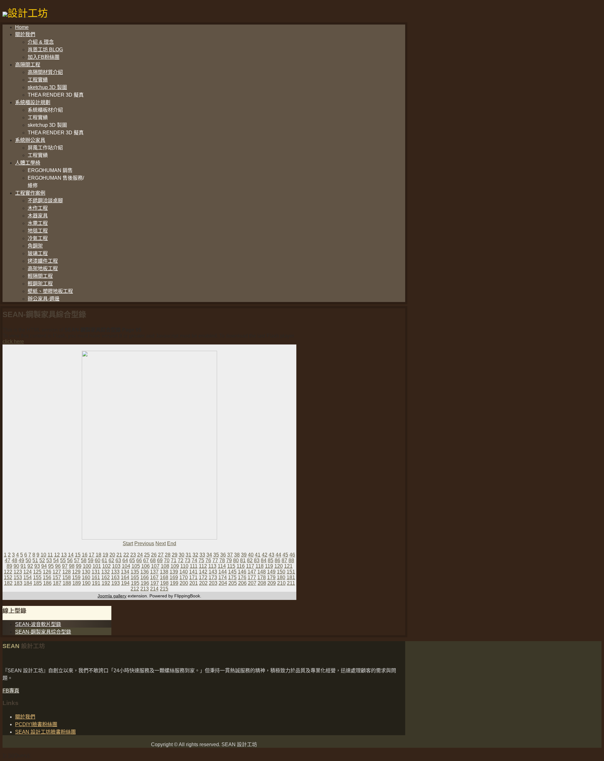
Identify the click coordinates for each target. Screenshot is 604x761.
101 (96, 566)
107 (155, 566)
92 (30, 566)
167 (154, 577)
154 (27, 577)
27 (161, 554)
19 (105, 554)
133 (115, 571)
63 (118, 560)
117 (250, 566)
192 (106, 583)
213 (144, 588)
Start (128, 543)
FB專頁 (11, 690)
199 (174, 583)
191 (96, 583)
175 (232, 577)
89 (9, 566)
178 (261, 577)
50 (28, 560)
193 (115, 583)
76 (208, 560)
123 (18, 571)
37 (230, 554)
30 (181, 554)
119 (269, 566)
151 (291, 571)
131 (96, 571)
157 (57, 577)
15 (78, 554)
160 (86, 577)
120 (278, 566)
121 (288, 566)
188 (67, 583)
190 (86, 583)
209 (271, 583)
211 (291, 583)
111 (194, 566)
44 (278, 554)
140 (183, 571)
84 (263, 560)
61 (104, 560)
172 (203, 577)
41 (257, 554)
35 (216, 554)
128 (66, 571)
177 (252, 577)
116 (241, 566)
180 (281, 577)
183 (18, 583)
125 (37, 571)
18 (98, 554)
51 (35, 560)
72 (180, 560)
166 (144, 577)
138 (164, 571)
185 (37, 583)
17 (91, 554)
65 (132, 560)
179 (271, 577)
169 (174, 577)
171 (193, 577)
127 (57, 571)
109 (175, 566)
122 (8, 571)
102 (106, 566)
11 (50, 554)
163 (115, 577)
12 (57, 554)
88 (291, 560)
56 (70, 560)
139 (174, 571)
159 (76, 577)
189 (76, 583)
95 (51, 566)
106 (145, 566)
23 (133, 554)
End (171, 543)
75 (201, 560)
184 (28, 583)
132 (105, 571)
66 (139, 560)
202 (203, 583)
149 (271, 571)
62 (111, 560)
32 (195, 554)
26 (154, 554)
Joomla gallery (112, 595)
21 (119, 554)
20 (112, 554)
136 (144, 571)
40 (251, 554)
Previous (144, 543)
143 (213, 571)
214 (154, 588)
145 (232, 571)
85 (270, 560)
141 (193, 571)
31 (188, 554)
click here (13, 341)
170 (183, 577)
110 (184, 566)
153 (18, 577)
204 (223, 583)
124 (27, 571)
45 (285, 554)
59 (90, 560)
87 (284, 560)
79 (229, 560)
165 (135, 577)
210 (281, 583)
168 (164, 577)
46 (292, 554)
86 (277, 560)
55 (63, 560)
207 (252, 583)
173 (213, 577)
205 (232, 583)
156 (47, 577)
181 (291, 577)
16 (84, 554)
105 (135, 566)
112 (203, 566)
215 (164, 588)
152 (8, 577)
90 (16, 566)
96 (58, 566)
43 (271, 554)
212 (135, 588)
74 (194, 560)
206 (242, 583)
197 (154, 583)
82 (250, 560)
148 (261, 571)
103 (116, 566)
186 (47, 583)
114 (222, 566)
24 (140, 554)
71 (173, 560)
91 (23, 566)
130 (86, 571)
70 (167, 560)
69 (160, 560)
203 (213, 583)
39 (244, 554)
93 (37, 566)
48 (14, 560)
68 (153, 560)
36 (223, 554)
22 (126, 554)
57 (77, 560)
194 (125, 583)
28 (168, 554)
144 (222, 571)
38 (237, 554)
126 (47, 571)
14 (71, 554)
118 (259, 566)
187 (57, 583)
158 (66, 577)
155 (37, 577)
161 (96, 577)
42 (264, 554)
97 (65, 566)
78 (222, 560)
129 (76, 571)
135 (135, 571)
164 (125, 577)
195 (135, 583)
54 (56, 560)
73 (187, 560)
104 (126, 566)
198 (164, 583)
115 (231, 566)
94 (44, 566)
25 (147, 554)
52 (42, 560)
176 (242, 577)
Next (160, 543)
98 (72, 566)
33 (202, 554)
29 (174, 554)
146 (242, 571)
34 (209, 554)
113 (212, 566)
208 (262, 583)
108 (165, 566)
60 (97, 560)
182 (8, 583)
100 (87, 566)
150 (281, 571)
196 (145, 583)
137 (154, 571)
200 (184, 583)
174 (222, 577)
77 (215, 560)
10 (43, 554)
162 (105, 577)
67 (146, 560)
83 (257, 560)
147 (252, 571)
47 (7, 560)
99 (78, 566)
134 (125, 571)
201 (193, 583)
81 (243, 560)
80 (236, 560)
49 (21, 560)
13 (64, 554)
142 (203, 571)
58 (84, 560)
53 (49, 560)
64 (125, 560)
